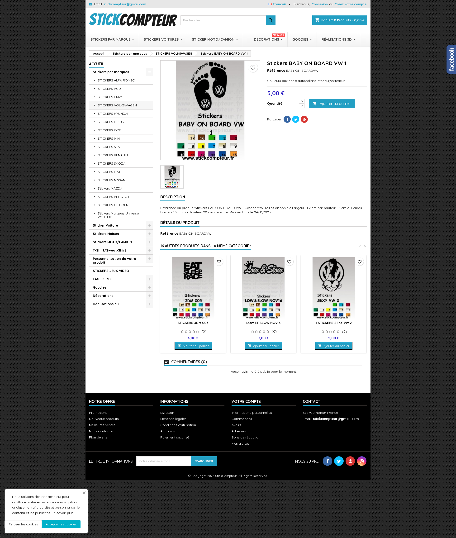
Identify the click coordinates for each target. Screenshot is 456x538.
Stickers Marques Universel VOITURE (118, 215)
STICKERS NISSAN (111, 180)
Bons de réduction (246, 437)
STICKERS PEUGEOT (114, 197)
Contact (311, 401)
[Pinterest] (304, 119)
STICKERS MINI (109, 138)
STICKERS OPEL (110, 130)
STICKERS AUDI (110, 88)
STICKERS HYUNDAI (113, 113)
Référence (276, 70)
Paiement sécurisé (174, 437)
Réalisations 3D (106, 304)
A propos (167, 431)
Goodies (99, 287)
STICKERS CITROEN (113, 205)
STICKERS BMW (110, 97)
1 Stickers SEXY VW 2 (334, 323)
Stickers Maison (106, 234)
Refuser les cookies (23, 524)
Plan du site (98, 437)
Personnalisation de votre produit (114, 261)
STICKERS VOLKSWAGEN (117, 105)
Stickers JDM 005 (193, 323)
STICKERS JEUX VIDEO (111, 271)
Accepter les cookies (61, 524)
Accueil (96, 64)
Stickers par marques (111, 72)
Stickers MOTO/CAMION (112, 242)
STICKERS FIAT (109, 172)
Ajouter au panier (331, 103)
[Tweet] (295, 119)
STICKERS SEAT (110, 147)
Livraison (167, 412)
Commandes (242, 419)
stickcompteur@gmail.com (125, 4)
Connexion (320, 4)
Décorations (103, 296)
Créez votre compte (350, 4)
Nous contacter (101, 431)
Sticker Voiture (105, 225)
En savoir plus (62, 513)
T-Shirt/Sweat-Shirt (109, 250)
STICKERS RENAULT (113, 155)
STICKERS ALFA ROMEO (116, 80)
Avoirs (236, 425)
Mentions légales (173, 419)
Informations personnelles (252, 412)
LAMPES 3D (102, 279)
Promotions (98, 412)
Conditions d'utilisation (178, 425)
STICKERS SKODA (111, 163)
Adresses (239, 431)
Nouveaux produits (104, 419)
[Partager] (287, 119)
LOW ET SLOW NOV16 (263, 323)
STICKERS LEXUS (111, 122)
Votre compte (246, 401)
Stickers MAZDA (110, 188)
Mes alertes (240, 443)
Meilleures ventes (102, 425)
